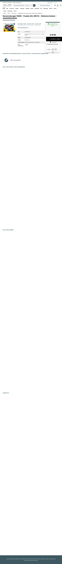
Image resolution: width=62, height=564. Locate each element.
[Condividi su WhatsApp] (53, 52)
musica (50, 8)
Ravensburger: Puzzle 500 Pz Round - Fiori (31, 162)
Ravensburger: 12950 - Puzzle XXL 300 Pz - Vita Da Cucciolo (31, 299)
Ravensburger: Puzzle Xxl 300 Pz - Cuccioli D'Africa (31, 325)
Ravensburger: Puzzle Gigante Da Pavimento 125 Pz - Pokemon (31, 84)
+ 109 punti (53, 42)
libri (7, 8)
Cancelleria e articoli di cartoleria (32, 42)
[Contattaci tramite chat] (55, 5)
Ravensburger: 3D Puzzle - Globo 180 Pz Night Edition (31, 188)
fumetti (17, 8)
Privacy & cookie (35, 560)
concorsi (22, 8)
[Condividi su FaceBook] (53, 49)
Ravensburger (28, 37)
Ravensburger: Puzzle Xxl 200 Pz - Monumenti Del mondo (31, 110)
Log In (55, 2)
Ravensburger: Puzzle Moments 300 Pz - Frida (31, 136)
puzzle (55, 8)
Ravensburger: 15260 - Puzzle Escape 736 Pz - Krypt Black (31, 541)
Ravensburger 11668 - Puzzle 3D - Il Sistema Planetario (31, 409)
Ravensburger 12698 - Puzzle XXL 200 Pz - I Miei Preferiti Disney (31, 488)
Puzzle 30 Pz (27, 39)
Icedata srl (30, 560)
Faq (49, 2)
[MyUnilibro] (57, 5)
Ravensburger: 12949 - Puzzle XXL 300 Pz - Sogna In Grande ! (31, 273)
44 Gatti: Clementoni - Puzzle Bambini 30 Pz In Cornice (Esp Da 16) (31, 378)
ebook (32, 8)
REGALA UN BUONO (46, 5)
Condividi (48, 49)
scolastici (11, 8)
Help (52, 2)
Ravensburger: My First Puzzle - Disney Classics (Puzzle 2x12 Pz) (31, 215)
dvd (41, 8)
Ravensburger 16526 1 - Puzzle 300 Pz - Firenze (31, 436)
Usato (15, 11)
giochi (4, 11)
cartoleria (9, 11)
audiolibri (37, 8)
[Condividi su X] (56, 49)
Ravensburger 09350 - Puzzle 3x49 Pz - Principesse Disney (31, 514)
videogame (45, 8)
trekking (27, 8)
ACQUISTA (31, 92)
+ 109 (26, 44)
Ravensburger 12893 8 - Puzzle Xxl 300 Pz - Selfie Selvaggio (31, 246)
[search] (34, 5)
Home (4, 8)
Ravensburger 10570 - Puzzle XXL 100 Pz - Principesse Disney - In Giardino (31, 462)
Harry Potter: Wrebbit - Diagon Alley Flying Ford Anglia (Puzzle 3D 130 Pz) (31, 351)
